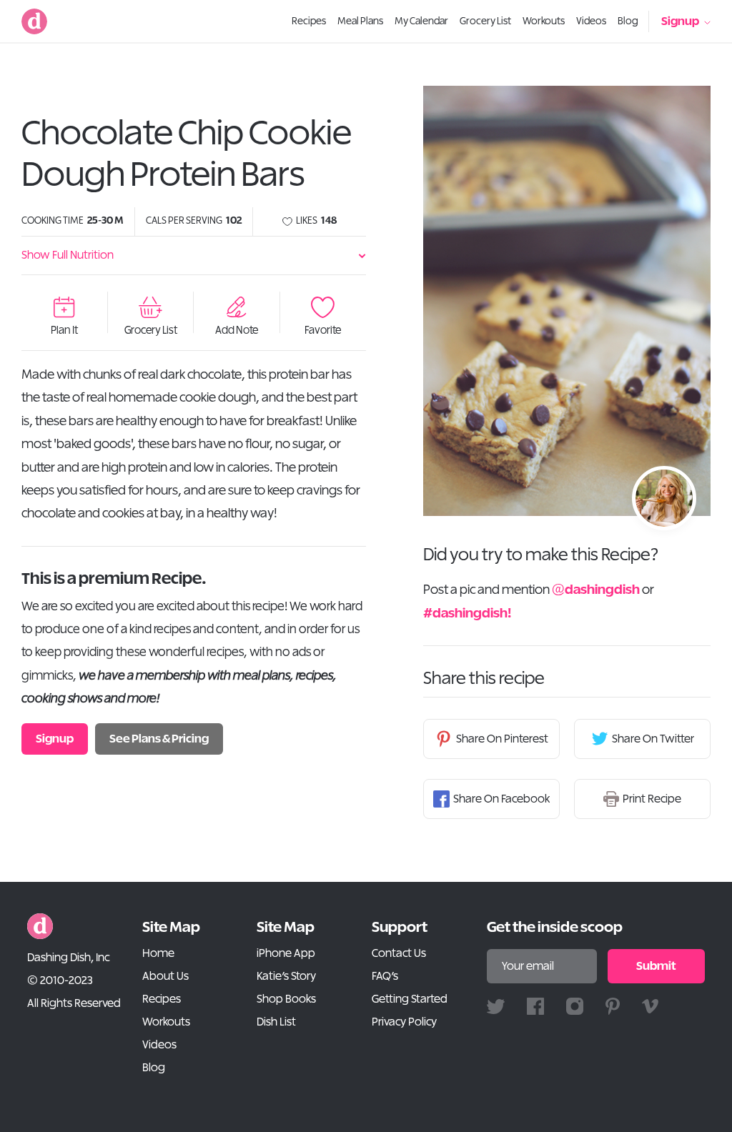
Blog (153, 1067)
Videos (159, 1045)
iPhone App (286, 953)
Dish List (276, 1022)
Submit (656, 966)
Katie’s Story (286, 976)
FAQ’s (385, 976)
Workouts (166, 1022)
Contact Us (399, 953)
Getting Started (409, 999)
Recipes (161, 999)
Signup (680, 21)
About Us (165, 976)
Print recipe (652, 799)
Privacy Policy (404, 1022)
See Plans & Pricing (159, 739)
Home (158, 953)
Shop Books (286, 999)
